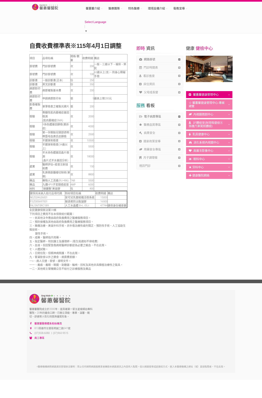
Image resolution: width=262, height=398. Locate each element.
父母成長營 (151, 92)
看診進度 (149, 75)
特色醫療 (134, 8)
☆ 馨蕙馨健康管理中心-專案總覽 (207, 104)
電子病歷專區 (152, 116)
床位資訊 (149, 84)
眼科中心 (199, 159)
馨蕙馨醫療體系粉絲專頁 (48, 323)
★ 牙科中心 (196, 167)
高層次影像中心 (203, 150)
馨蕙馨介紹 (93, 8)
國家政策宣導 (152, 141)
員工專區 (39, 337)
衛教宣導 (179, 8)
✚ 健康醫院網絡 (199, 175)
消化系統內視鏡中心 (206, 142)
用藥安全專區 (152, 149)
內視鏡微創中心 (203, 114)
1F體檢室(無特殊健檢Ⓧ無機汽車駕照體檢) (206, 124)
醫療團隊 (114, 8)
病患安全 (149, 132)
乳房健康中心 (201, 134)
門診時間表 (151, 67)
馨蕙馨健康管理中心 (206, 94)
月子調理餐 (150, 157)
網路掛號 (149, 59)
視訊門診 (145, 165)
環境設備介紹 (156, 8)
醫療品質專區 (152, 124)
